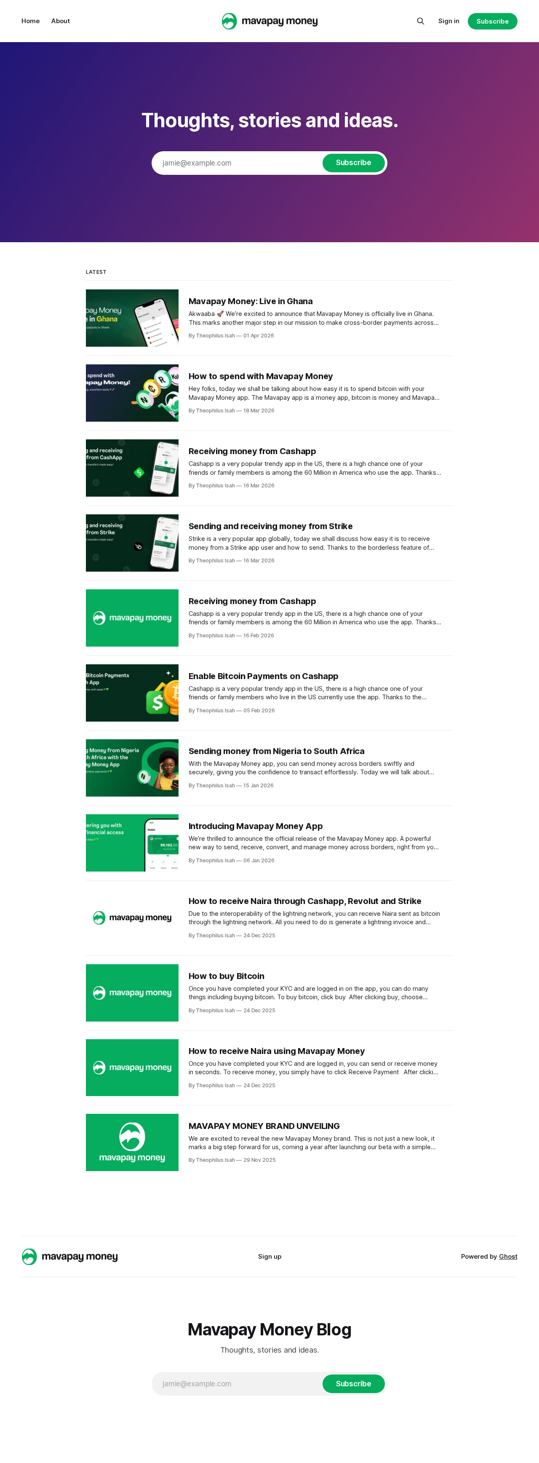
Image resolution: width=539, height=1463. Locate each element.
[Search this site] (420, 21)
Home (30, 21)
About (60, 21)
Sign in (448, 21)
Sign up (269, 1256)
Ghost (508, 1256)
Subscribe (492, 21)
